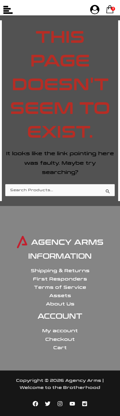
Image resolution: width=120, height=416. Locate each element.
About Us (60, 304)
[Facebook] (35, 403)
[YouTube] (72, 403)
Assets (60, 295)
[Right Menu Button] (94, 9)
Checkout (60, 339)
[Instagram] (60, 403)
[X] (47, 403)
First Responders (60, 279)
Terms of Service (60, 287)
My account (60, 330)
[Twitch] (84, 403)
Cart (60, 347)
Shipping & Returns (60, 270)
